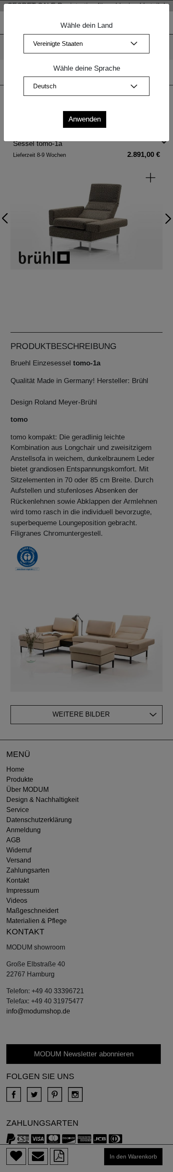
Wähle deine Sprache (86, 68)
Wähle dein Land (86, 25)
